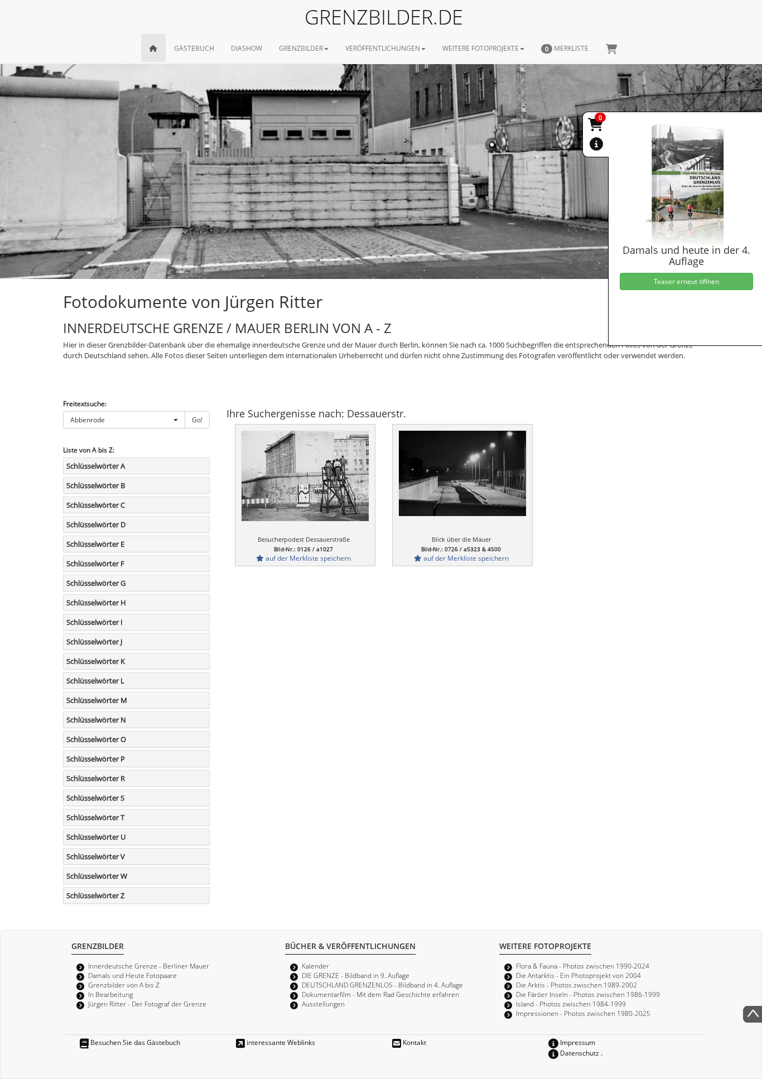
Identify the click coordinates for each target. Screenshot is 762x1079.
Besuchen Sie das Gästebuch (134, 1042)
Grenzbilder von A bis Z (124, 984)
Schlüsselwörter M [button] (96, 700)
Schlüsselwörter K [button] (95, 661)
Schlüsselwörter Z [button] (95, 895)
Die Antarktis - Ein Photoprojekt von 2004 (578, 975)
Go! (197, 419)
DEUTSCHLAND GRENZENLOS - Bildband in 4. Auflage (382, 984)
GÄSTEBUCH (194, 48)
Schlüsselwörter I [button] (94, 622)
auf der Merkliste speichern (307, 557)
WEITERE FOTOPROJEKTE (480, 48)
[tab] (136, 466)
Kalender (315, 965)
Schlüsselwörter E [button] (95, 544)
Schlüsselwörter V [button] (95, 856)
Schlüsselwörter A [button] (95, 466)
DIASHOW (246, 48)
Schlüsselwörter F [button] (95, 563)
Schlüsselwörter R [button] (95, 778)
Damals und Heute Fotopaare (132, 975)
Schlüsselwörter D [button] (96, 524)
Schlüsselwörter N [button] (96, 720)
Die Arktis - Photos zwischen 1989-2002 (576, 984)
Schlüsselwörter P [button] (95, 759)
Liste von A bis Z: (88, 449)
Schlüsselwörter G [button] (96, 583)
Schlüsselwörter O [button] (96, 739)
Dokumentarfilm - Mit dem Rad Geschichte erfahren (380, 994)
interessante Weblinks (280, 1042)
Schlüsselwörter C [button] (95, 505)
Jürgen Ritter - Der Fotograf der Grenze (147, 1003)
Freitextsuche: (85, 403)
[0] (596, 126)
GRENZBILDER (301, 48)
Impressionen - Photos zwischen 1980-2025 (583, 1013)
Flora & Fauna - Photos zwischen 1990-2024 (582, 965)
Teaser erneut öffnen (686, 281)
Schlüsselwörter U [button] (96, 837)
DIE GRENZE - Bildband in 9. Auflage (355, 975)
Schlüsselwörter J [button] (94, 642)
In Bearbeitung (110, 994)
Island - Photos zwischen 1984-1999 (571, 1003)
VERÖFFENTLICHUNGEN (382, 48)
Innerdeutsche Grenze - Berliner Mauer (148, 965)
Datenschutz (578, 1052)
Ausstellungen (323, 1003)
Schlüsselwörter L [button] (95, 681)
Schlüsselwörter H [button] (96, 603)
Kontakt (413, 1042)
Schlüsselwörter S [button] (95, 798)
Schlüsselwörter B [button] (95, 485)
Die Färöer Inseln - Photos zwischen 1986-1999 (588, 994)
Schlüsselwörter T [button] (95, 817)
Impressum (576, 1042)
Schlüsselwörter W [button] (96, 876)
